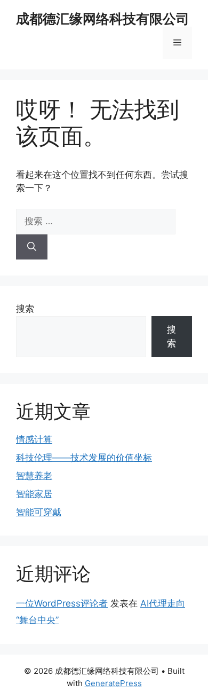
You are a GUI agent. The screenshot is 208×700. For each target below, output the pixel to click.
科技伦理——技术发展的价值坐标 (84, 457)
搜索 (25, 308)
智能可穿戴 (38, 512)
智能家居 (34, 494)
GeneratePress (113, 683)
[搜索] (31, 247)
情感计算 (34, 439)
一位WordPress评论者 (62, 603)
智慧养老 (34, 475)
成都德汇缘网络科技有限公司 (102, 19)
